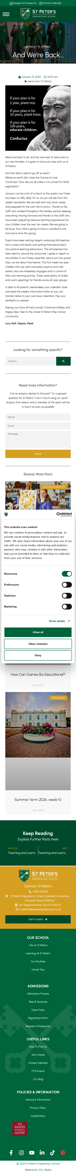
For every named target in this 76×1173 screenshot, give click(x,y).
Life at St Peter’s (38, 945)
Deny (38, 655)
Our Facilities (38, 961)
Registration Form (38, 1018)
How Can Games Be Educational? (38, 674)
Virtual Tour (38, 969)
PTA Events (38, 1071)
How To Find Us (38, 1046)
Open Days (38, 1009)
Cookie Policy (38, 1116)
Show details (57, 621)
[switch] (67, 585)
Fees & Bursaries (38, 1001)
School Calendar (51, 3)
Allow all (38, 632)
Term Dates (38, 1054)
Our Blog (38, 1079)
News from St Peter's (39, 81)
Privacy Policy (38, 1107)
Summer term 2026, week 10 (38, 799)
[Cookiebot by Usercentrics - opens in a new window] (56, 514)
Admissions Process (38, 993)
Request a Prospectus (38, 1026)
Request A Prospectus (25, 3)
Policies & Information (38, 1099)
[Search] (63, 361)
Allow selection (38, 643)
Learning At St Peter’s (38, 953)
